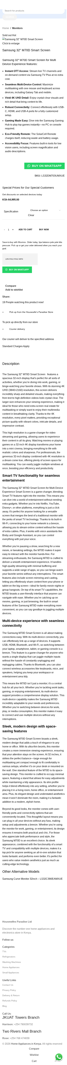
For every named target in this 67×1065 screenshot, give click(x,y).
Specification (11, 211)
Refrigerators (8, 956)
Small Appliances (10, 972)
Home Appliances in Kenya (26, 1043)
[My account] (64, 5)
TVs (4, 951)
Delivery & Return (11, 995)
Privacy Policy (9, 990)
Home (5, 28)
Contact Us (7, 985)
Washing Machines (11, 962)
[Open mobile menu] (3, 5)
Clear (31, 215)
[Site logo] (33, 4)
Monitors (17, 28)
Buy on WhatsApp (47, 165)
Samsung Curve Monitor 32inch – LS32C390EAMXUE (32, 878)
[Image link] (33, 912)
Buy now (44, 229)
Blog (4, 1006)
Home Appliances (10, 967)
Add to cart (25, 229)
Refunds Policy (9, 1000)
